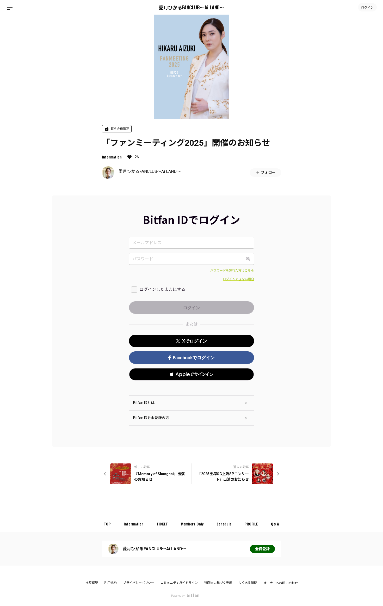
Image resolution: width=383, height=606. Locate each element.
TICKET (162, 524)
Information (112, 157)
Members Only (192, 524)
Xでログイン (194, 341)
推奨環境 (91, 583)
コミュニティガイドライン (179, 583)
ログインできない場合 (238, 279)
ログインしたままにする (162, 289)
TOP (107, 524)
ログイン (367, 7)
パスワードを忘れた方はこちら (232, 270)
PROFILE (251, 524)
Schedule (224, 524)
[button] (191, 374)
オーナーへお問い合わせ (280, 583)
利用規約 (110, 583)
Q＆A (275, 524)
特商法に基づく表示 (218, 583)
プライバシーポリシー (138, 583)
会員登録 (262, 549)
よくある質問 (247, 583)
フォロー (268, 172)
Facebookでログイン (194, 357)
